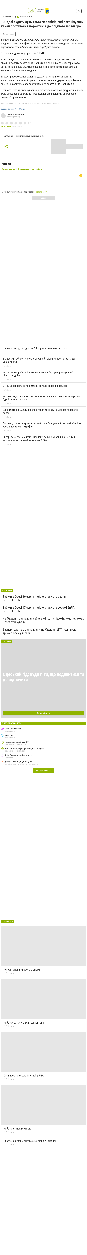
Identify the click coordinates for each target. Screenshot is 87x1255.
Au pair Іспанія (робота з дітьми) (22, 969)
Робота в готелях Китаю (17, 1128)
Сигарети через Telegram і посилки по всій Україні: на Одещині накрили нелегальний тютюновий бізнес (39, 438)
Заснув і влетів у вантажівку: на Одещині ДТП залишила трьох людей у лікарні (39, 631)
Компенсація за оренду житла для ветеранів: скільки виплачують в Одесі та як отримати (42, 398)
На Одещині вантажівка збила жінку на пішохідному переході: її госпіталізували (43, 620)
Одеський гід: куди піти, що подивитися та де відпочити (43, 677)
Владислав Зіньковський (15, 115)
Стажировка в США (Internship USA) (24, 1075)
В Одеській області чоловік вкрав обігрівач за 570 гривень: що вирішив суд (39, 360)
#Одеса (4, 109)
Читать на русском (8, 34)
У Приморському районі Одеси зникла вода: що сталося (35, 385)
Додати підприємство (43, 770)
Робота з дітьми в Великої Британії (24, 1022)
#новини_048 (12, 109)
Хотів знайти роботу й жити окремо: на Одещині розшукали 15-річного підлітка (39, 374)
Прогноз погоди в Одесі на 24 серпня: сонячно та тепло (35, 348)
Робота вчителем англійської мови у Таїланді (30, 1140)
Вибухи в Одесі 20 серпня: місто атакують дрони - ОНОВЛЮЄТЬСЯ (35, 598)
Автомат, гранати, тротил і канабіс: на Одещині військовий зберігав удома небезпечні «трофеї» (42, 425)
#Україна (22, 109)
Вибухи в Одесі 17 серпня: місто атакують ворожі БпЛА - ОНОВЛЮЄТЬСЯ (39, 609)
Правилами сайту (40, 192)
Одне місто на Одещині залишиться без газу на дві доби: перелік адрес (40, 411)
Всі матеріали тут (43, 713)
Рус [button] (78, 11)
